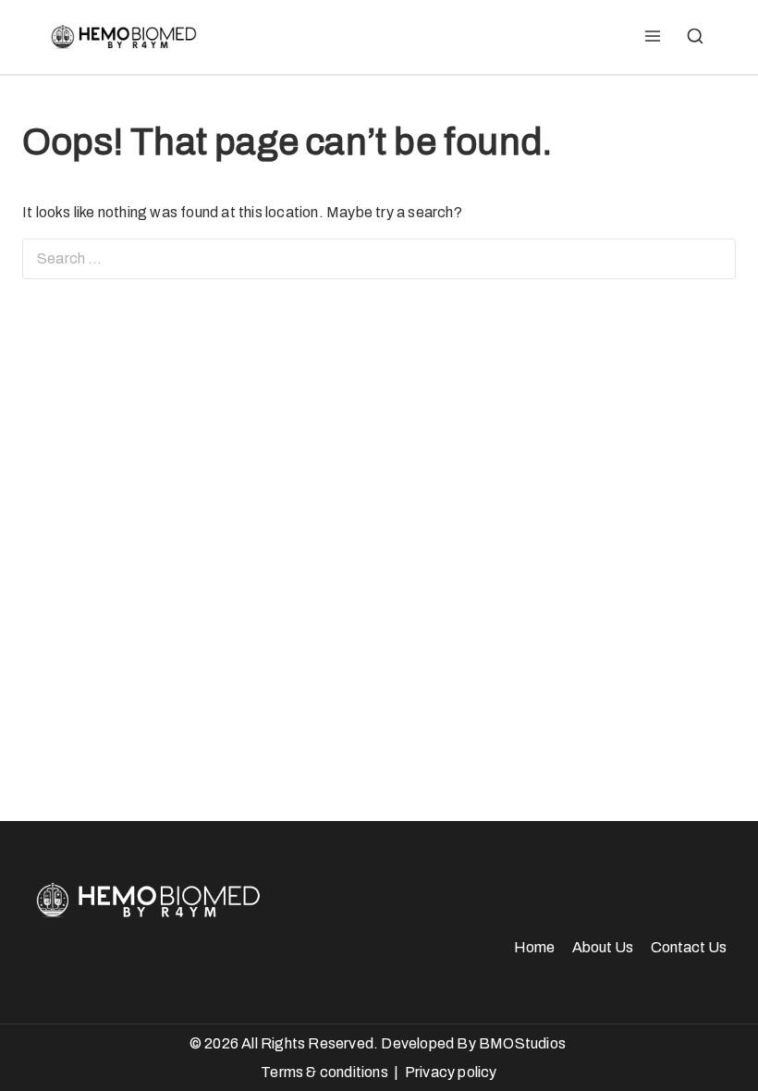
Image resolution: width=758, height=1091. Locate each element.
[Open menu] (652, 37)
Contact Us (689, 947)
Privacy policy (451, 1072)
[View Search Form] (695, 37)
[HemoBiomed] (122, 37)
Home (534, 947)
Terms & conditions (324, 1072)
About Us (602, 947)
